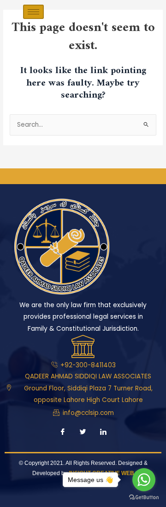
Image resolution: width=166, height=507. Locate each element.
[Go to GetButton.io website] (144, 498)
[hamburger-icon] (33, 12)
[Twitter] (83, 433)
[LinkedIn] (103, 433)
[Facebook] (63, 433)
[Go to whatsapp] (143, 479)
